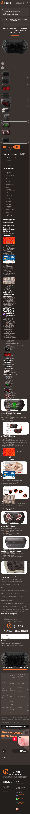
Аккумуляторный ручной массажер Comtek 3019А (15, 24)
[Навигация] (27, 3)
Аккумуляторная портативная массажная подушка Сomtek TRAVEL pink (15, 20)
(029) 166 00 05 (5, 645)
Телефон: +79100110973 (19, 792)
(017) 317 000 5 (6, 786)
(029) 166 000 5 (6, 785)
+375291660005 (19, 2)
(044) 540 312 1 (6, 787)
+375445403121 (19, 4)
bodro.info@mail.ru (20, 783)
